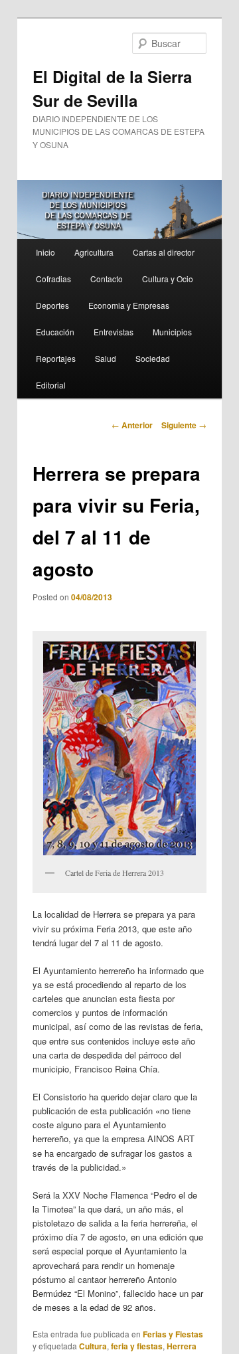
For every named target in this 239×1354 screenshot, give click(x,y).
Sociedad (152, 358)
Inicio (45, 252)
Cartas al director (164, 252)
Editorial (51, 384)
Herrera (182, 1346)
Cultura (93, 1346)
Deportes (52, 305)
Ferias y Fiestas (173, 1334)
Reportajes (56, 358)
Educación (55, 331)
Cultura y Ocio (167, 278)
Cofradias (53, 278)
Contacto (106, 278)
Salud (105, 358)
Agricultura (94, 252)
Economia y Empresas (128, 305)
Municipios (172, 331)
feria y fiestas (137, 1346)
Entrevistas (113, 331)
